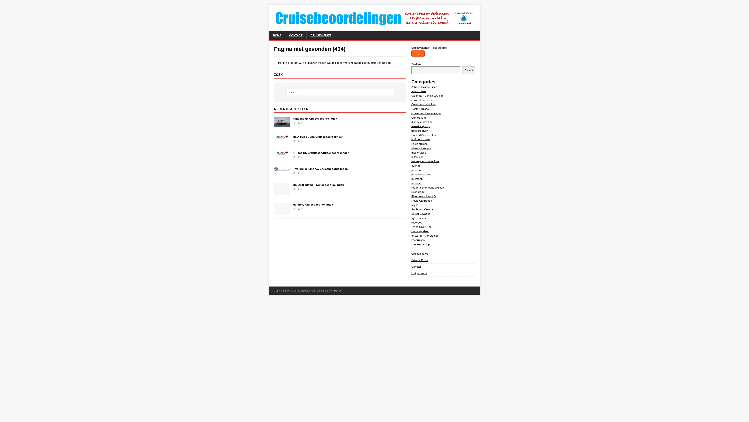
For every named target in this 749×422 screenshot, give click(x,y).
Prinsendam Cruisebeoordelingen (315, 118)
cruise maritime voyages (426, 113)
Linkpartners (419, 273)
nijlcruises (417, 156)
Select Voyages (420, 213)
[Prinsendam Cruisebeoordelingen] (282, 124)
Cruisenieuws (321, 35)
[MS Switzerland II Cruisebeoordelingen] (282, 192)
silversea (416, 222)
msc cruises (418, 152)
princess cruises (421, 174)
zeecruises (418, 239)
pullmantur (417, 178)
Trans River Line (421, 226)
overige (416, 165)
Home (277, 35)
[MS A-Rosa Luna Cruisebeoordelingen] (282, 137)
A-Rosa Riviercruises (424, 87)
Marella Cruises (421, 148)
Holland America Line (424, 135)
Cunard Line (419, 117)
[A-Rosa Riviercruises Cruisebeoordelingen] (282, 153)
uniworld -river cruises (424, 235)
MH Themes (335, 290)
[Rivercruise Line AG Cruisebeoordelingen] (282, 169)
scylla (414, 205)
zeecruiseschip (420, 244)
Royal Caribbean (421, 200)
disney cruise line (422, 121)
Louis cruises (419, 143)
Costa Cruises (420, 108)
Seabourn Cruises (422, 209)
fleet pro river (419, 130)
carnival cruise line (422, 100)
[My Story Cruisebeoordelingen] (282, 212)
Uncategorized (420, 231)
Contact (296, 35)
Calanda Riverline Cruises (427, 95)
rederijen (416, 183)
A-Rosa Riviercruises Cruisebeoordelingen (321, 152)
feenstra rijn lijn (420, 126)
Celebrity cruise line (423, 104)
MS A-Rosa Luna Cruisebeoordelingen (318, 136)
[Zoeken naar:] (340, 92)
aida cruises (418, 91)
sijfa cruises (418, 218)
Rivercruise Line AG (423, 196)
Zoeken (416, 64)
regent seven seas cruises (427, 187)
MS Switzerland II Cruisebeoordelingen (318, 184)
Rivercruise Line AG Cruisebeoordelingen (320, 168)
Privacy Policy (419, 260)
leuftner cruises (420, 139)
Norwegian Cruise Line (425, 161)
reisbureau (418, 191)
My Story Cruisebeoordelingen (313, 204)
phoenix (416, 170)
